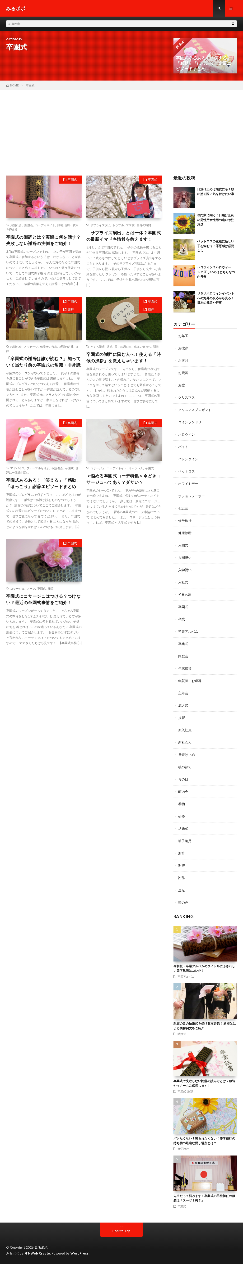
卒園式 (72, 179)
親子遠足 (185, 841)
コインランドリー (191, 422)
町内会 (183, 792)
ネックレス (136, 468)
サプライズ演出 (100, 225)
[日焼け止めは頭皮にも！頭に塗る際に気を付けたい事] (184, 197)
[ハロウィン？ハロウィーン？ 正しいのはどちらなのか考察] (184, 275)
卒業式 (183, 644)
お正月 (183, 360)
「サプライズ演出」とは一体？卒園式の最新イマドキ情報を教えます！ (123, 236)
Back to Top (121, 1231)
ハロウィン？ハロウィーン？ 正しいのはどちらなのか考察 (216, 271)
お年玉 (183, 336)
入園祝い (185, 557)
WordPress (79, 1253)
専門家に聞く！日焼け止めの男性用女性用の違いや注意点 (215, 219)
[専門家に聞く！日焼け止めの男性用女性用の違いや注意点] (184, 223)
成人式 (183, 705)
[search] (233, 23)
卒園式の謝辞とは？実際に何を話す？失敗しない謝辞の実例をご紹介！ (43, 240)
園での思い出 (123, 346)
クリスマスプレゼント (194, 410)
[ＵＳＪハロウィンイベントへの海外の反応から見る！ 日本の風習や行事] (184, 301)
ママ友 (130, 225)
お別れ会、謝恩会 (21, 225)
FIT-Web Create (37, 1253)
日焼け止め (186, 755)
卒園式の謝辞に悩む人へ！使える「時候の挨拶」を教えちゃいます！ (123, 357)
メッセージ (31, 346)
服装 (60, 225)
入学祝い (185, 570)
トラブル (118, 225)
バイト (183, 447)
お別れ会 (16, 346)
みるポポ (41, 1247)
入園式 (183, 545)
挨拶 (181, 718)
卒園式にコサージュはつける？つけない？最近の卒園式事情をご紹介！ (43, 599)
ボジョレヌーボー (191, 496)
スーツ (31, 588)
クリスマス (186, 397)
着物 (181, 804)
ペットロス (186, 471)
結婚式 (183, 828)
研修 (181, 816)
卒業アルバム (188, 631)
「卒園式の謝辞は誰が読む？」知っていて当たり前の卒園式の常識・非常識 (43, 361)
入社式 (183, 582)
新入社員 (185, 730)
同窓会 (183, 656)
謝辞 (68, 225)
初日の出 (185, 594)
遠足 (181, 890)
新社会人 (185, 742)
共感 (109, 346)
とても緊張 (97, 346)
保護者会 (57, 468)
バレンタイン (188, 459)
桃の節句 (185, 767)
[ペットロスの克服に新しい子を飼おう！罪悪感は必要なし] (184, 249)
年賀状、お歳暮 (189, 681)
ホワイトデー (188, 484)
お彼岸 (183, 348)
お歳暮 (183, 373)
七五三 (183, 508)
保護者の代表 (48, 346)
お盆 (181, 385)
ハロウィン (186, 434)
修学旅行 (185, 521)
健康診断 (185, 533)
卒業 (181, 619)
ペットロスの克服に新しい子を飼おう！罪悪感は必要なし (215, 245)
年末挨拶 (185, 668)
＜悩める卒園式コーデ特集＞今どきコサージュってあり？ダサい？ (123, 479)
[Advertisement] (121, 126)
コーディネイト (45, 225)
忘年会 (183, 693)
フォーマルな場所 (38, 468)
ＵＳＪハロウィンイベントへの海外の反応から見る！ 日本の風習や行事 (215, 297)
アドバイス (17, 468)
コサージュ (97, 468)
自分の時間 (144, 225)
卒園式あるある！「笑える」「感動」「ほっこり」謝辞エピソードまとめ (43, 483)
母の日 (183, 779)
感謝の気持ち (142, 346)
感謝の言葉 (66, 346)
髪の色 (183, 902)
